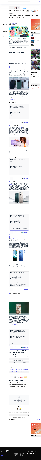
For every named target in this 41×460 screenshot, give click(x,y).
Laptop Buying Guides (16, 454)
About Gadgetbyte (22, 453)
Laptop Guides (31, 3)
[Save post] (27, 24)
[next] (39, 419)
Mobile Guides (22, 3)
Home (7, 3)
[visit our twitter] (31, 453)
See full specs (15, 121)
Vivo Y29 (10, 184)
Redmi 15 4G (12, 238)
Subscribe (2, 455)
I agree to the (4, 454)
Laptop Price (26, 3)
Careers (21, 452)
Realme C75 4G (20, 127)
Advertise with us (21, 454)
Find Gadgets (15, 456)
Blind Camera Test (37, 3)
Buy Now (27, 122)
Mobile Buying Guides (16, 453)
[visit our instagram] (29, 453)
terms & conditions (6, 454)
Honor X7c (15, 68)
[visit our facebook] (30, 453)
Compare (15, 455)
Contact (21, 456)
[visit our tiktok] (33, 453)
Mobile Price (17, 3)
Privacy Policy (17, 413)
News (10, 3)
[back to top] (39, 458)
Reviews (13, 3)
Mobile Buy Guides (10, 13)
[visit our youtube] (27, 453)
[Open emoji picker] (28, 415)
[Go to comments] (26, 24)
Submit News (21, 451)
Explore (3, 3)
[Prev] (37, 419)
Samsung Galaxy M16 (20, 294)
